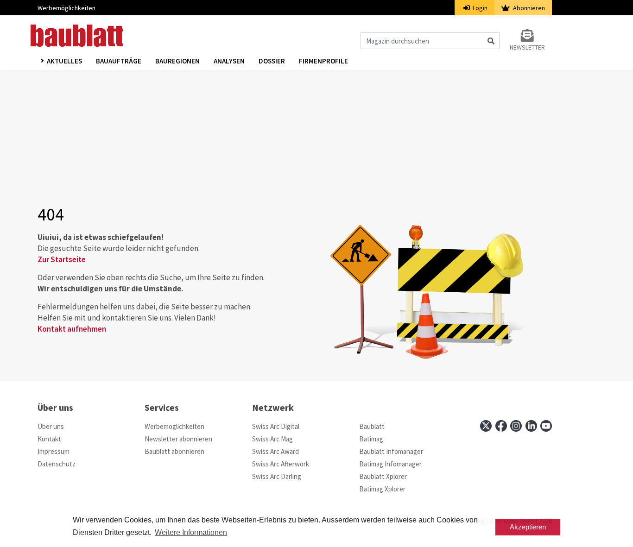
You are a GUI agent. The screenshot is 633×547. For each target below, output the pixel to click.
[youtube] (546, 426)
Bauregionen (177, 61)
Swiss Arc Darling (276, 476)
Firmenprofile (323, 61)
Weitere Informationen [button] (191, 532)
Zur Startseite (62, 259)
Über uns (51, 426)
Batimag (371, 438)
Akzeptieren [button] (528, 527)
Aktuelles (64, 61)
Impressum (54, 451)
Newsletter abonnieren (178, 438)
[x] (486, 426)
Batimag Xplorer (382, 488)
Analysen (229, 61)
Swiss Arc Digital (275, 426)
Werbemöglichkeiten (66, 8)
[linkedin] (531, 426)
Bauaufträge (118, 61)
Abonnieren (528, 8)
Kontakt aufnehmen (72, 329)
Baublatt (372, 426)
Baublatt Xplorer (383, 476)
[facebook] (501, 426)
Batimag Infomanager (390, 463)
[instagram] (516, 426)
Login (479, 8)
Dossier (272, 61)
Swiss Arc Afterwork (280, 463)
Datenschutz (57, 463)
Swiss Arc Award (275, 451)
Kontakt (49, 438)
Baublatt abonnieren (174, 451)
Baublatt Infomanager (391, 451)
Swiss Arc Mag (272, 438)
